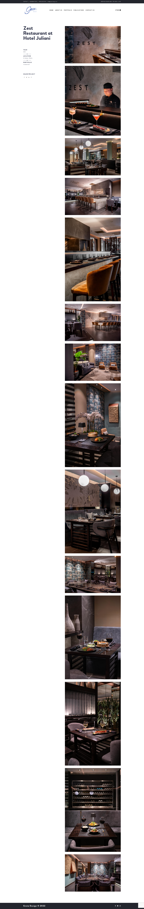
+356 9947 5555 (33, 1)
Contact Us (90, 10)
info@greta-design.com (52, 1)
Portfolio (68, 10)
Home (51, 10)
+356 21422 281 (42, 1)
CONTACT (25, 1)
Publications (79, 10)
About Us (58, 10)
